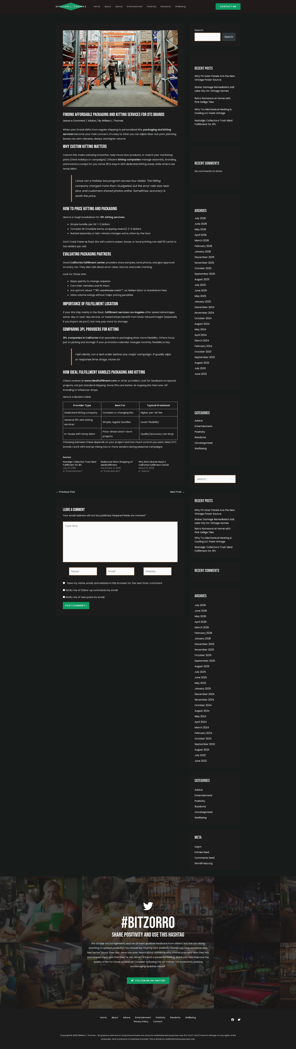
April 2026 (201, 235)
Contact (157, 1021)
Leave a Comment (74, 120)
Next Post (177, 492)
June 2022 (201, 374)
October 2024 (203, 318)
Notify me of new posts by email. (85, 597)
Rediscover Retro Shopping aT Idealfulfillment (117, 463)
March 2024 (202, 340)
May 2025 (200, 296)
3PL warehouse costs (108, 290)
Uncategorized (203, 443)
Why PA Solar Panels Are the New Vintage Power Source (215, 78)
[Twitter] (239, 1019)
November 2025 (204, 262)
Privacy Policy (141, 1021)
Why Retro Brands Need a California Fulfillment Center (154, 463)
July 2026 (200, 218)
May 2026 (200, 229)
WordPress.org (203, 863)
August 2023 (202, 363)
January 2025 (203, 301)
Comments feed (204, 858)
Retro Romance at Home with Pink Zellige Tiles (212, 100)
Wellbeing (180, 6)
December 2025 (204, 257)
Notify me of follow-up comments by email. (92, 590)
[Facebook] (232, 1019)
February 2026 (203, 246)
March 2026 (202, 240)
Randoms (166, 6)
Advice (119, 6)
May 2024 (200, 329)
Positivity (151, 6)
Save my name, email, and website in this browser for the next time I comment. (115, 583)
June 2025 (201, 290)
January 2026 (203, 251)
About (108, 6)
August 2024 (202, 324)
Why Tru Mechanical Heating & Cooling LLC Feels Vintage (213, 111)
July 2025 (200, 285)
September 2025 (205, 274)
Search (199, 30)
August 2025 (202, 279)
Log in (198, 846)
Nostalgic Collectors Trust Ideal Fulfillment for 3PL (79, 463)
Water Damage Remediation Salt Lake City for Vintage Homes (214, 89)
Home (97, 6)
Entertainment (135, 6)
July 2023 (200, 368)
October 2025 (203, 268)
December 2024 (204, 307)
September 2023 (205, 357)
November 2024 (204, 313)
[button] (228, 6)
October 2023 (203, 351)
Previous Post (65, 492)
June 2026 (201, 224)
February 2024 (203, 346)
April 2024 (201, 335)
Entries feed (202, 852)
